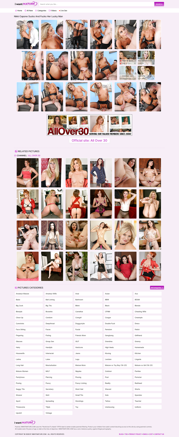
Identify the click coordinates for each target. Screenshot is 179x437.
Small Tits (79, 395)
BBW (107, 300)
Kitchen (138, 353)
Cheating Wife (140, 311)
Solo (106, 395)
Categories (41, 10)
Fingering (19, 335)
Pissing (78, 377)
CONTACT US (159, 434)
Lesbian (108, 359)
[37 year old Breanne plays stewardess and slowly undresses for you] (101, 172)
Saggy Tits (20, 389)
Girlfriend (138, 335)
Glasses (19, 341)
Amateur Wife (51, 294)
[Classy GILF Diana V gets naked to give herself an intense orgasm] (126, 235)
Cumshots (20, 323)
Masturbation (51, 365)
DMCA (145, 434)
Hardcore (79, 347)
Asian (107, 294)
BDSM (137, 300)
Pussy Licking (81, 383)
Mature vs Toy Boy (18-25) (116, 365)
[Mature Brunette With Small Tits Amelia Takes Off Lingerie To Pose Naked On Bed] (101, 266)
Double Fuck (110, 323)
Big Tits (49, 306)
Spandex (138, 395)
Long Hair (20, 365)
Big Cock (19, 306)
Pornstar (138, 377)
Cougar (108, 317)
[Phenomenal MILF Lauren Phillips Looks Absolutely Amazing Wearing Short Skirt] (28, 204)
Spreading (50, 401)
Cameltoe (79, 311)
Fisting (48, 335)
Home (19, 10)
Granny (138, 341)
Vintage (49, 413)
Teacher (138, 401)
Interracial (50, 353)
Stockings (79, 401)
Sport (18, 401)
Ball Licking (50, 300)
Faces (48, 329)
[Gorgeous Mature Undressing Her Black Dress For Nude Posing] (52, 172)
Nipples (78, 371)
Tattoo (107, 401)
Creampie (138, 317)
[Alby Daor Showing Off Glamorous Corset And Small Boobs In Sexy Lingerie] (77, 172)
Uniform (138, 407)
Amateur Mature (22, 294)
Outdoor (108, 371)
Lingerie (138, 359)
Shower (19, 395)
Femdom (108, 329)
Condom (49, 317)
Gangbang (109, 335)
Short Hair (79, 389)
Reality (107, 383)
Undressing (109, 407)
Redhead (138, 383)
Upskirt (19, 413)
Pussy (48, 383)
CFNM (107, 311)
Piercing (49, 377)
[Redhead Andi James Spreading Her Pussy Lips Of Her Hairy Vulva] (101, 204)
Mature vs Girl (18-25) (144, 365)
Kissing (108, 353)
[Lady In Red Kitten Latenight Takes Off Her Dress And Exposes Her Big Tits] (126, 266)
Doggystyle (80, 323)
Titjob (48, 407)
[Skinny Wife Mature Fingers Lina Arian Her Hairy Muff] (77, 235)
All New (29, 10)
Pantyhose (20, 377)
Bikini (77, 306)
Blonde (137, 306)
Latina (18, 359)
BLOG (121, 434)
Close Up (19, 317)
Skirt (47, 395)
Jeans (77, 353)
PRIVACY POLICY (135, 434)
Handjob (49, 347)
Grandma (108, 341)
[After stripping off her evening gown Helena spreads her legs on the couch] (52, 235)
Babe (18, 300)
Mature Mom (80, 365)
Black (107, 306)
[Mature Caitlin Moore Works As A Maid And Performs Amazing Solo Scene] (77, 266)
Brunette (49, 311)
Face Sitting (20, 329)
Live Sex (63, 10)
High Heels (109, 347)
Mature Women (22, 371)
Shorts (137, 389)
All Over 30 (34, 155)
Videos (54, 10)
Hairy (18, 347)
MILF (48, 371)
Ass (136, 294)
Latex (48, 359)
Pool (106, 377)
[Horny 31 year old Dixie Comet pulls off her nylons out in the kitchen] (150, 172)
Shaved (108, 389)
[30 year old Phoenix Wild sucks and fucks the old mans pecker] (126, 172)
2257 (151, 434)
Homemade (139, 347)
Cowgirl (78, 317)
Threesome (20, 407)
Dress (137, 323)
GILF (77, 341)
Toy (76, 407)
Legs (77, 359)
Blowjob (19, 311)
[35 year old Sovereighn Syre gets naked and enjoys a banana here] (28, 235)
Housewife (20, 353)
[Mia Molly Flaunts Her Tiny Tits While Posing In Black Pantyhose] (126, 204)
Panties (138, 371)
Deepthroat (50, 323)
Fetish (137, 329)
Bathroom (79, 300)
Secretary (49, 389)
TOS (126, 434)
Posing (18, 383)
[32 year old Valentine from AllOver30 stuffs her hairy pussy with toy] (101, 235)
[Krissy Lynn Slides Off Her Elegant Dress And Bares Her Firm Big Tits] (77, 204)
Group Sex (50, 341)
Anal (77, 294)
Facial (77, 329)
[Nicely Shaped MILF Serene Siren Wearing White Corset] (52, 266)
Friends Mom (80, 335)
